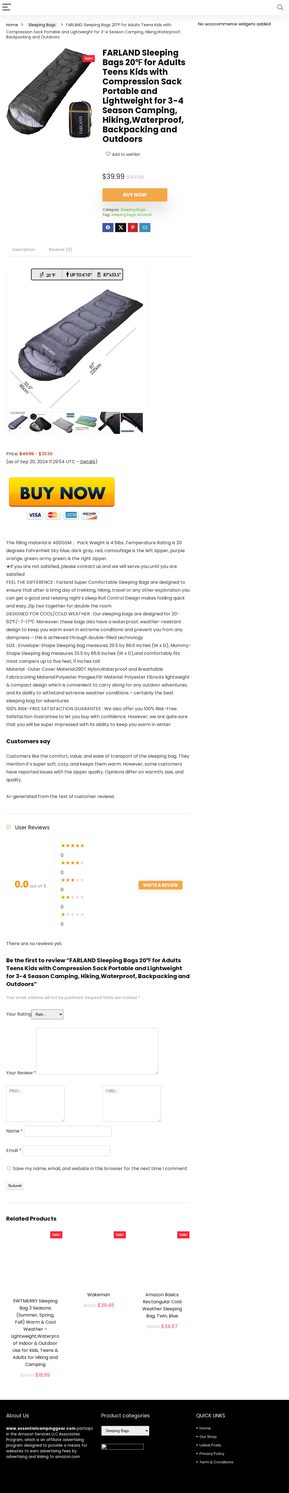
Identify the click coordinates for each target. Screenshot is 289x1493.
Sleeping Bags (42, 25)
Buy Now (135, 194)
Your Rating (18, 1014)
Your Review (21, 1073)
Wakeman (98, 1294)
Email (13, 1150)
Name (14, 1131)
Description (24, 249)
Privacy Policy (212, 1453)
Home (12, 25)
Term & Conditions (216, 1462)
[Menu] (7, 7)
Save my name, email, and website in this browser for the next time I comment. (100, 1168)
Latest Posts (210, 1445)
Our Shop (208, 1436)
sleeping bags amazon (131, 214)
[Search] (280, 7)
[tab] (23, 249)
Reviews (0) (60, 249)
